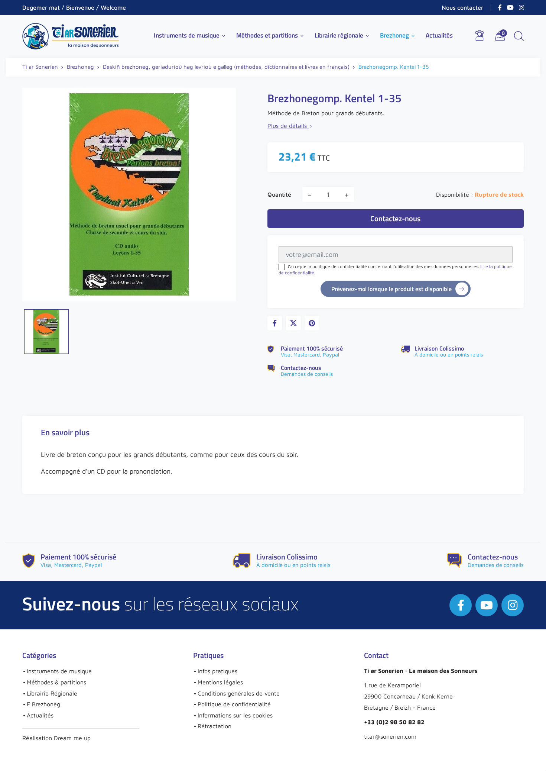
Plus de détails (290, 125)
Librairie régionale (342, 35)
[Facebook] (500, 7)
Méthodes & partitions (56, 682)
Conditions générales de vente (239, 693)
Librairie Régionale (52, 693)
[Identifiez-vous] (479, 35)
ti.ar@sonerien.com (390, 736)
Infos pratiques (217, 671)
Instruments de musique (190, 35)
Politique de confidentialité (234, 704)
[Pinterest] (312, 323)
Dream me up (72, 738)
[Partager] (274, 323)
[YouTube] (510, 7)
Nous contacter (462, 7)
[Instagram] (521, 7)
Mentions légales (220, 682)
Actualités (439, 35)
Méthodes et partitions (270, 35)
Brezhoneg (398, 35)
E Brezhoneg (43, 704)
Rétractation (214, 726)
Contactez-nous (395, 218)
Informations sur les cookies (235, 715)
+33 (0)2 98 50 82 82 (394, 722)
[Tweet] (293, 323)
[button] (519, 36)
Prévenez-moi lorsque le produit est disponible (391, 288)
